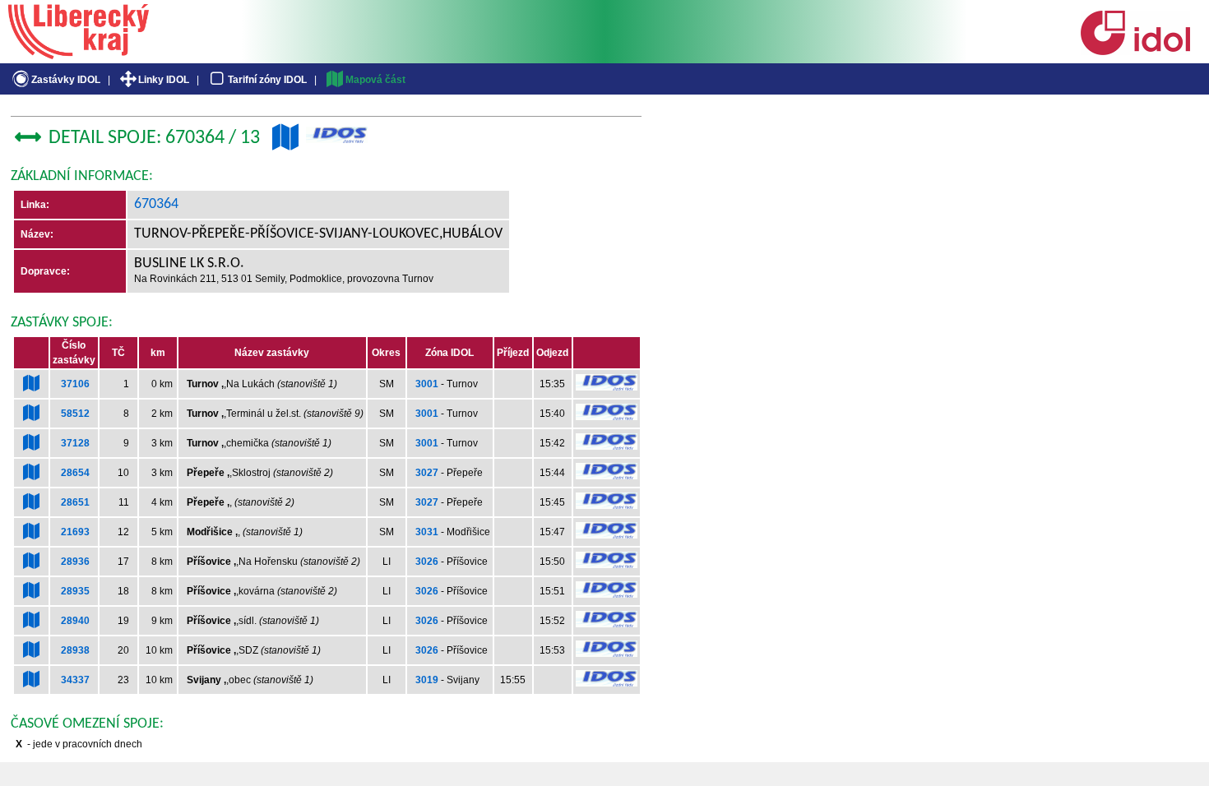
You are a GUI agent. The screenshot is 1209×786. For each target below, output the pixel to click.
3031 (426, 532)
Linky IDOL (163, 80)
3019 (426, 680)
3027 (426, 473)
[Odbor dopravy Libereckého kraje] (78, 53)
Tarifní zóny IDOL (267, 80)
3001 (426, 384)
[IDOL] (1135, 52)
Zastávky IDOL (65, 80)
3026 (426, 561)
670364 (156, 204)
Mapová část (375, 80)
